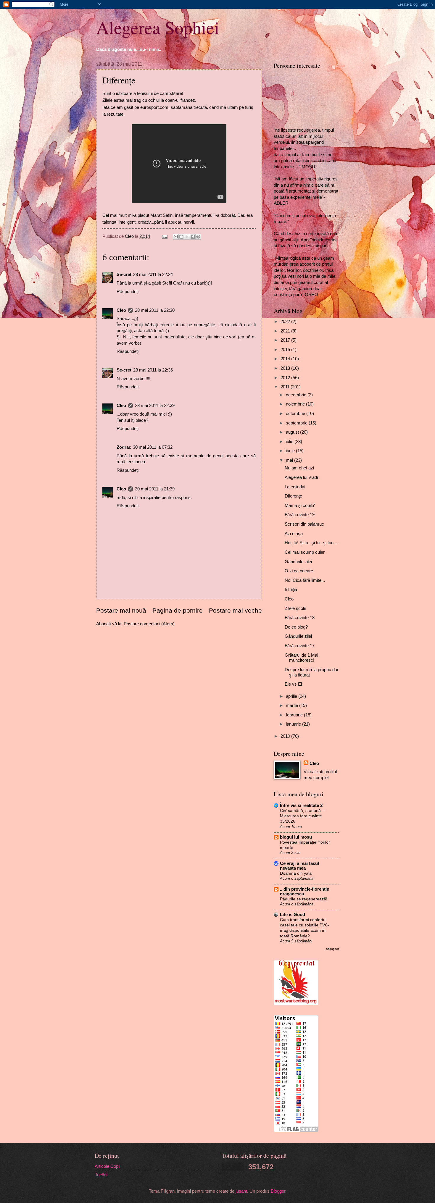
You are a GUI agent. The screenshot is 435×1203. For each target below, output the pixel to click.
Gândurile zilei (298, 561)
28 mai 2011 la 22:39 (155, 405)
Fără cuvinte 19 (300, 514)
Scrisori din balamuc (304, 524)
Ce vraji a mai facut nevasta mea (299, 866)
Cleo (121, 310)
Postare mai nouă (121, 610)
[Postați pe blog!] (181, 237)
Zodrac (124, 447)
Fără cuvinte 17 (300, 645)
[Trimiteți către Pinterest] (198, 237)
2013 (286, 368)
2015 (286, 349)
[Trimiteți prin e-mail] (176, 237)
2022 (286, 321)
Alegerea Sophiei (157, 27)
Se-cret (124, 274)
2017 (286, 340)
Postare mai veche (235, 610)
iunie (291, 450)
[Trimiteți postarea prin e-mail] (164, 236)
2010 (286, 736)
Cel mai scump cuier (305, 552)
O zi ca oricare (299, 571)
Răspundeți (127, 291)
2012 (286, 377)
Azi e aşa (294, 533)
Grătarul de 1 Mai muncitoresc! (301, 658)
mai (290, 460)
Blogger (278, 1191)
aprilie (292, 696)
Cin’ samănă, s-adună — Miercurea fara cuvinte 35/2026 (303, 815)
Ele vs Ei (293, 684)
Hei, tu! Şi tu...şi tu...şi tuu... (311, 542)
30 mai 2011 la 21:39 (155, 489)
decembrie (296, 395)
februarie (295, 715)
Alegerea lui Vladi (301, 477)
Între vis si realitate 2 (301, 805)
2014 (286, 358)
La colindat (295, 487)
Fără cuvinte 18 (300, 617)
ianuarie (294, 724)
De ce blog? (296, 627)
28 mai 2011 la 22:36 (153, 370)
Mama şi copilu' (300, 505)
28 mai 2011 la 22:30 (155, 310)
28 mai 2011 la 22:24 (153, 274)
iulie (290, 441)
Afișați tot (332, 949)
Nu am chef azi (299, 468)
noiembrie (296, 404)
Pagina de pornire (177, 610)
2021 (286, 331)
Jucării (101, 1175)
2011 (286, 387)
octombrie (296, 413)
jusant (241, 1191)
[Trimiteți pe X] (187, 237)
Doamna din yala (296, 873)
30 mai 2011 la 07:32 (153, 447)
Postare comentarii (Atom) (149, 623)
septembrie (297, 423)
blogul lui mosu (296, 837)
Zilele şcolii (295, 608)
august (293, 432)
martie (292, 705)
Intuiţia (291, 589)
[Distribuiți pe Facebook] (193, 237)
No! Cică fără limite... (305, 580)
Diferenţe (293, 496)
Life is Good (292, 914)
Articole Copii (107, 1166)
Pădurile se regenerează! (303, 899)
